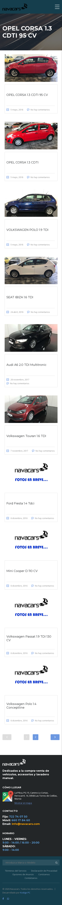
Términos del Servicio (15, 870)
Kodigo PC (25, 892)
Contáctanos (31, 878)
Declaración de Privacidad (44, 870)
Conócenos (44, 874)
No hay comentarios (40, 109)
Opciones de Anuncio (23, 874)
